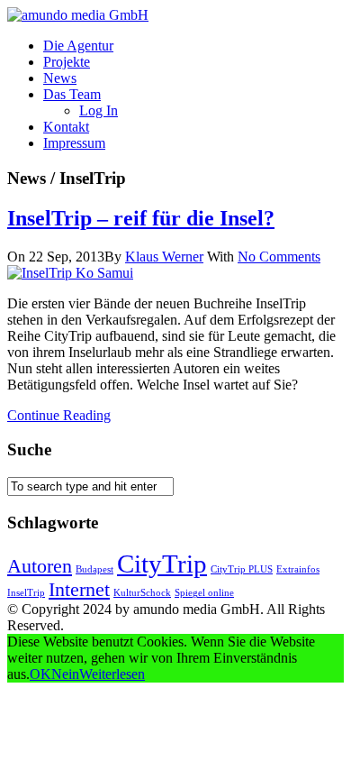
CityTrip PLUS (242, 569)
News (59, 78)
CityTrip (162, 563)
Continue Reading (59, 415)
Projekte (66, 61)
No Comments (279, 256)
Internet (79, 590)
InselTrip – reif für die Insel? (140, 218)
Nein (65, 674)
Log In (98, 110)
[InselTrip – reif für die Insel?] (70, 272)
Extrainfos (298, 569)
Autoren (39, 566)
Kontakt (66, 126)
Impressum (74, 143)
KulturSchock (142, 593)
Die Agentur (78, 45)
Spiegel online (204, 593)
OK (40, 674)
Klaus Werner (164, 256)
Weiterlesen (112, 674)
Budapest (94, 569)
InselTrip (26, 593)
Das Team (72, 94)
